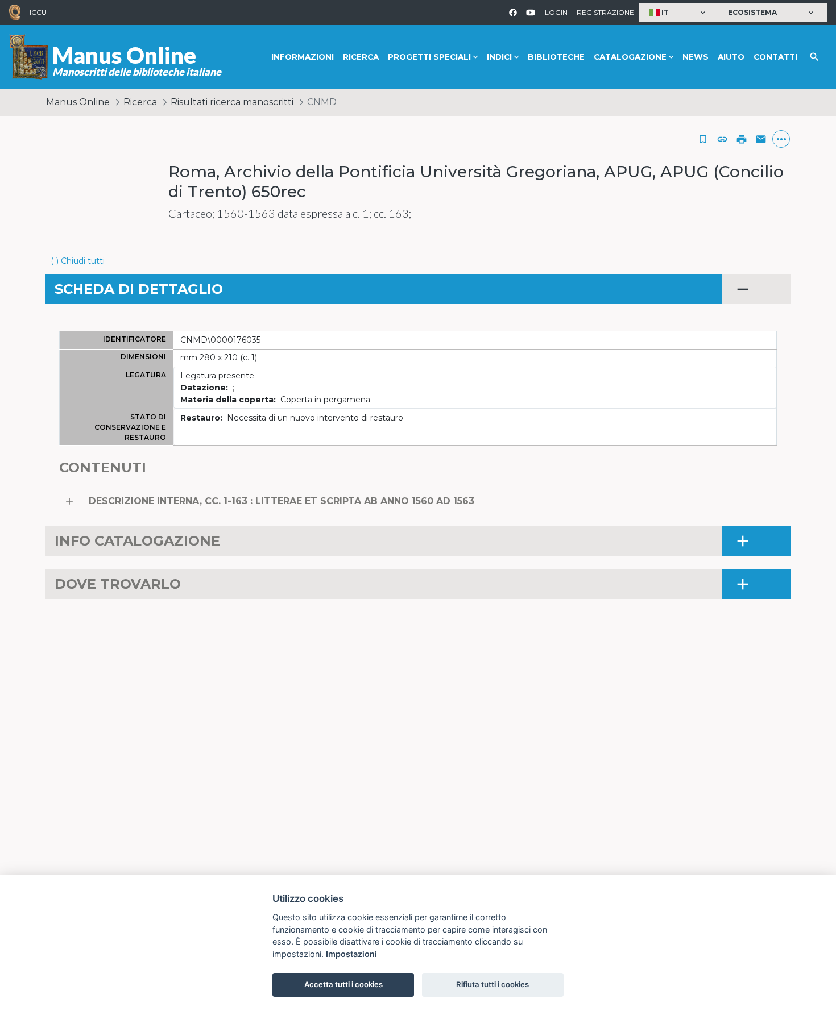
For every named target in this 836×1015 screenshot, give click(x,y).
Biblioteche (556, 56)
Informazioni (302, 56)
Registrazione (605, 12)
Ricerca (361, 56)
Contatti (775, 56)
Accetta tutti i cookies (343, 984)
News (695, 56)
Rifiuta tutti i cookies (492, 984)
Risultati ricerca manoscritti (232, 102)
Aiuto (731, 56)
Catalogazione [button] (630, 56)
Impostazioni (351, 954)
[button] (679, 13)
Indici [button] (499, 56)
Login (556, 12)
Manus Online (78, 102)
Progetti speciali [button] (429, 56)
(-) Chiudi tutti (78, 261)
